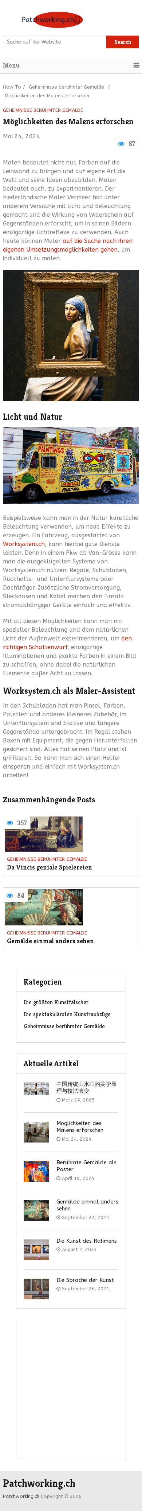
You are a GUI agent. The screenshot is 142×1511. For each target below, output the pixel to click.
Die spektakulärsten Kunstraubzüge (67, 1014)
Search (122, 42)
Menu (11, 65)
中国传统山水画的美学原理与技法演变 (86, 1088)
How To (12, 87)
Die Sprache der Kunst (85, 1280)
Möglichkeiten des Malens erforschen (79, 1127)
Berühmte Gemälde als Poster (86, 1166)
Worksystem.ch (24, 544)
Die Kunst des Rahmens (86, 1241)
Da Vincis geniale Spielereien (49, 867)
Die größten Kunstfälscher (56, 1002)
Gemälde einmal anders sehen (50, 941)
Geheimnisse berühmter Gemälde (66, 87)
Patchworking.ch (39, 1483)
